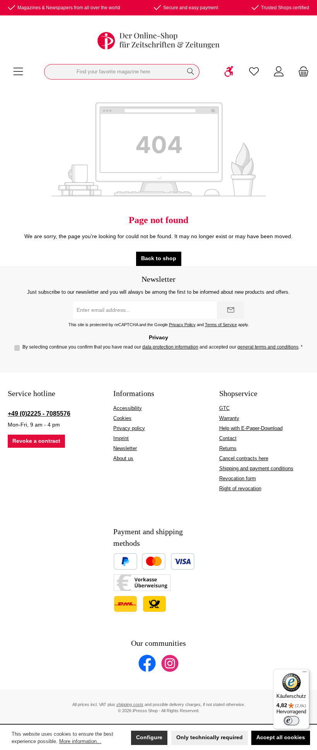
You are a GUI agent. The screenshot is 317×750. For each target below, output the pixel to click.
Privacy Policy (182, 324)
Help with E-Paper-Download (251, 428)
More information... (80, 741)
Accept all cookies (280, 737)
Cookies (122, 418)
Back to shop (158, 258)
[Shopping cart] (301, 72)
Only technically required (209, 737)
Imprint (121, 438)
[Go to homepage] (158, 40)
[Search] (190, 72)
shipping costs (129, 704)
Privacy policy (129, 428)
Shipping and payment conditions (256, 468)
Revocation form (237, 478)
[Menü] (304, 673)
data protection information (170, 347)
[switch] (291, 720)
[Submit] (230, 310)
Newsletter (125, 448)
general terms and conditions (267, 347)
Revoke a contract (36, 441)
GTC (224, 408)
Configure (149, 737)
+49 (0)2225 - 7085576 (39, 413)
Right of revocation (240, 488)
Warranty (229, 418)
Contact (228, 438)
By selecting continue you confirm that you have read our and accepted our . (162, 347)
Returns (228, 448)
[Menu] (18, 72)
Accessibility (127, 408)
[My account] (278, 72)
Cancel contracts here (243, 458)
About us (123, 458)
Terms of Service (221, 324)
